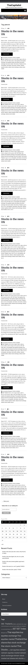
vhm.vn (22, 350)
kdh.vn (5, 345)
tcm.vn (23, 106)
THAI (6, 632)
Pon (6, 37)
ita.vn (22, 151)
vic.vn (12, 110)
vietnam (18, 65)
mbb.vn (2, 200)
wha (24, 658)
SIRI (2, 632)
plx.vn (12, 248)
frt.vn (25, 198)
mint (21, 626)
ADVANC (14, 624)
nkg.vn (22, 246)
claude (2, 626)
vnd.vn (23, 494)
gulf (12, 626)
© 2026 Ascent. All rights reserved (8, 663)
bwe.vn (13, 438)
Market (9, 197)
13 (13, 531)
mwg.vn (9, 106)
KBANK (18, 626)
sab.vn (2, 201)
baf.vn (13, 245)
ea (6, 626)
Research (10, 57)
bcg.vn (16, 245)
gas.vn (22, 392)
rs (10, 629)
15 (21, 531)
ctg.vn (15, 392)
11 (6, 531)
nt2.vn (9, 153)
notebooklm (24, 626)
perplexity (4, 629)
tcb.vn (12, 201)
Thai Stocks (16, 63)
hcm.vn (18, 295)
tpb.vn (2, 301)
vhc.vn (6, 110)
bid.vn (10, 104)
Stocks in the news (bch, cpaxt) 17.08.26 (11, 569)
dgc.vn (15, 198)
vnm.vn (8, 209)
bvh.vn (10, 438)
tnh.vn (24, 63)
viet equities (3, 65)
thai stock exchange (8, 109)
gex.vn (21, 59)
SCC (11, 629)
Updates (18, 57)
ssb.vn (12, 60)
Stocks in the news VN (12, 33)
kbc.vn (5, 106)
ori (1, 629)
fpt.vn (18, 59)
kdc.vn (2, 345)
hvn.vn (2, 106)
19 (9, 534)
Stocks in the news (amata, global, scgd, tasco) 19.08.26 (13, 562)
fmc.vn (19, 198)
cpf (4, 626)
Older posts (5, 501)
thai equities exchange (10, 107)
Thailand (21, 63)
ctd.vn (12, 344)
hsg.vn (9, 246)
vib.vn (9, 110)
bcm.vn (16, 485)
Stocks (14, 57)
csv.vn (13, 104)
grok (11, 626)
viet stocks (14, 65)
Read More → (6, 54)
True (9, 650)
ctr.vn (15, 59)
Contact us (4, 602)
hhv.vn (22, 295)
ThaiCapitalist (14, 5)
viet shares (9, 65)
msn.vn (2, 153)
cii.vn (13, 59)
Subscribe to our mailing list (10, 505)
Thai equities (17, 60)
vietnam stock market (10, 114)
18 (6, 534)
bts (22, 624)
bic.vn (10, 59)
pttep (9, 629)
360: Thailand (5, 59)
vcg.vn (6, 157)
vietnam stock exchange (13, 67)
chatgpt (24, 624)
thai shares (17, 62)
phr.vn (18, 200)
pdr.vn (15, 200)
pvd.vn (8, 297)
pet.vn (8, 248)
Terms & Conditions (6, 605)
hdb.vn (22, 104)
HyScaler (23, 663)
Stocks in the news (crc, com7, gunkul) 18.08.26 (13, 566)
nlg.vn (12, 345)
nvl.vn (12, 200)
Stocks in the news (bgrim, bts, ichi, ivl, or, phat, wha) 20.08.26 (13, 557)
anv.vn (10, 198)
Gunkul (15, 626)
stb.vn (25, 248)
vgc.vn (24, 204)
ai (16, 624)
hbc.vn (24, 59)
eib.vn (12, 295)
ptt (7, 629)
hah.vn (2, 246)
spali (4, 632)
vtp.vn (2, 258)
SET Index (9, 60)
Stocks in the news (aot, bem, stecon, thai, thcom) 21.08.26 (14, 552)
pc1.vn (2, 248)
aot (18, 624)
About (3, 599)
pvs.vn (25, 200)
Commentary (5, 57)
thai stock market (9, 63)
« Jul (2, 544)
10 (2, 531)
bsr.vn (10, 392)
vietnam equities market (13, 112)
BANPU (20, 624)
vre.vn (12, 209)
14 (17, 531)
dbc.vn (18, 104)
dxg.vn (15, 344)
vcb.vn (6, 444)
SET (5, 60)
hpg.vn (19, 151)
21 (17, 534)
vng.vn (12, 402)
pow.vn (2, 60)
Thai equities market (10, 62)
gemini (8, 626)
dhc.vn (23, 485)
